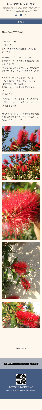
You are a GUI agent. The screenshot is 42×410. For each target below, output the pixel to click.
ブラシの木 (7, 45)
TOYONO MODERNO (21, 4)
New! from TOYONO (12, 32)
